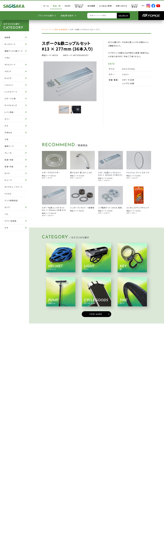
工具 (6, 139)
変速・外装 (8, 166)
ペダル (7, 57)
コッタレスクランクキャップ (137, 207)
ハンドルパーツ (10, 91)
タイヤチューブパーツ (13, 187)
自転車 (7, 37)
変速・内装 (8, 159)
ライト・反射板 (10, 221)
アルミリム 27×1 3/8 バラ (137, 172)
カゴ (6, 125)
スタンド (7, 71)
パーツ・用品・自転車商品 (58, 29)
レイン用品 (9, 112)
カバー (7, 119)
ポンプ (7, 207)
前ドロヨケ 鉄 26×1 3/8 (81, 172)
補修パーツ (9, 146)
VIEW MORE (95, 314)
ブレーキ (8, 153)
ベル (6, 214)
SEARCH (123, 16)
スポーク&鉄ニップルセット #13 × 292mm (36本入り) (54, 208)
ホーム (44, 29)
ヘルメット (8, 85)
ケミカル (7, 193)
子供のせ (8, 132)
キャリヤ (7, 78)
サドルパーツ (9, 64)
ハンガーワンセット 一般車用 (82, 207)
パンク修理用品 (11, 200)
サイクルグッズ (10, 105)
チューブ (8, 180)
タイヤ (7, 173)
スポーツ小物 (10, 98)
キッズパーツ (9, 44)
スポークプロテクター (51, 172)
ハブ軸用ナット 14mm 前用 (110, 207)
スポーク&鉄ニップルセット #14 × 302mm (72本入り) (110, 173)
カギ (6, 227)
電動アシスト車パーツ (13, 51)
